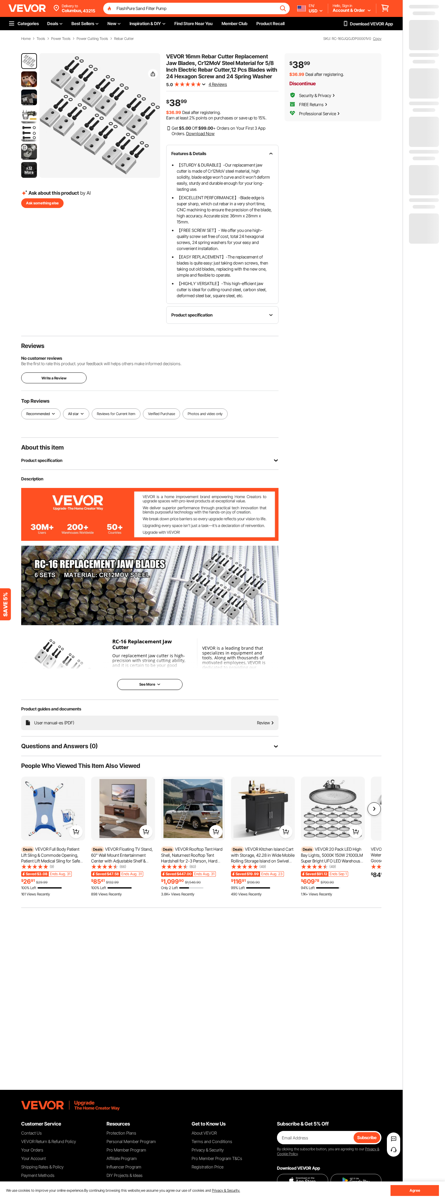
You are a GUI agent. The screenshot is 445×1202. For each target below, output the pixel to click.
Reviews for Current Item (116, 413)
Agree (415, 1190)
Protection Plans (121, 1132)
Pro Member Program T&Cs (217, 1158)
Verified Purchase (161, 413)
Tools (41, 39)
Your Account (33, 1158)
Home (26, 39)
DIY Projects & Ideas (125, 1175)
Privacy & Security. (226, 1190)
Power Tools (61, 39)
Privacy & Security (208, 1149)
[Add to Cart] (76, 831)
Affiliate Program (122, 1158)
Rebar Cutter (124, 39)
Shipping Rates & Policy (42, 1166)
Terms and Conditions (212, 1141)
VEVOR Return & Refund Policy (48, 1141)
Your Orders (32, 1149)
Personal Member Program (131, 1141)
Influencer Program (124, 1166)
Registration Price (207, 1166)
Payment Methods (37, 1175)
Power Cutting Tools (92, 39)
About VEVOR (204, 1132)
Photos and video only (205, 413)
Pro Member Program (126, 1149)
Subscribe (367, 1137)
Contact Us (31, 1132)
